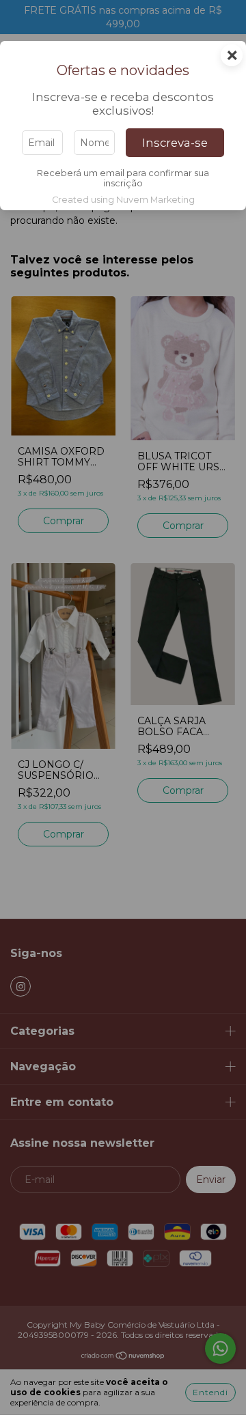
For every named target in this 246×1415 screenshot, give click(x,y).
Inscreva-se (175, 142)
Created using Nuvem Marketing (123, 200)
